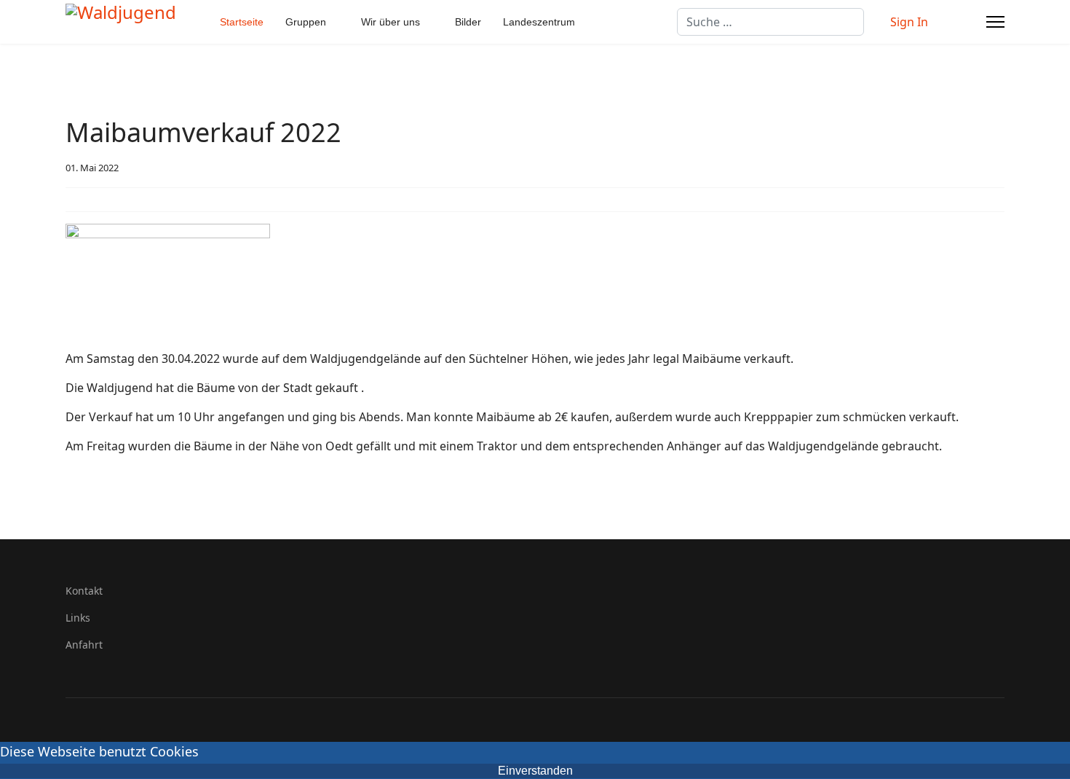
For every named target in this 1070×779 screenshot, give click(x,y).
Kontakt (84, 591)
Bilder (468, 22)
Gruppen (305, 22)
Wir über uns (390, 22)
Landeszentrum (539, 22)
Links (78, 618)
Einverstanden (535, 770)
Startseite (241, 22)
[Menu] (995, 22)
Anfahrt (84, 644)
